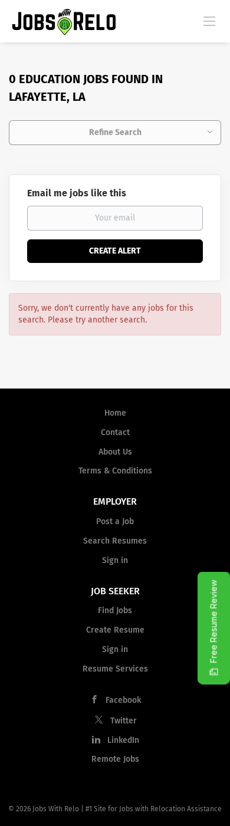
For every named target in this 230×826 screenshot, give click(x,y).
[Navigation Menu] (209, 20)
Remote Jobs (115, 759)
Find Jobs (115, 610)
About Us (115, 452)
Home (115, 413)
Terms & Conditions (115, 471)
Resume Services (115, 669)
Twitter (123, 721)
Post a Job (115, 521)
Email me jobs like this (76, 193)
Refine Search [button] (115, 132)
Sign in (115, 560)
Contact (115, 432)
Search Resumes (115, 541)
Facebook (123, 700)
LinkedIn (123, 740)
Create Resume (115, 630)
